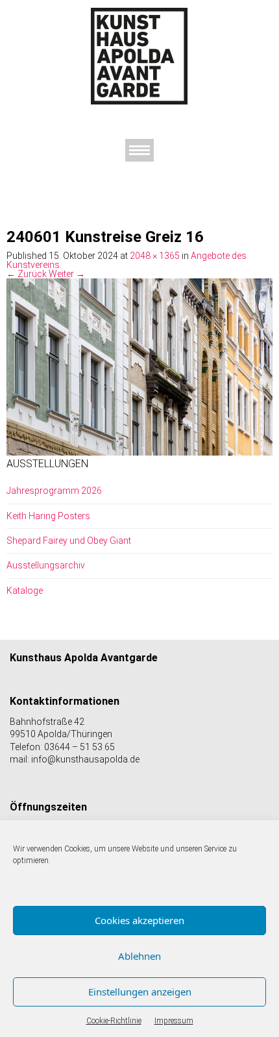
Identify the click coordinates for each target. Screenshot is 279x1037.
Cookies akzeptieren (139, 920)
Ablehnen (139, 955)
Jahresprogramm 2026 (54, 490)
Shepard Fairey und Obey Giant (68, 540)
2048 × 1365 (155, 255)
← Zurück (26, 274)
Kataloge (24, 590)
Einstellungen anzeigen (139, 991)
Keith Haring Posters (48, 516)
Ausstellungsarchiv (45, 565)
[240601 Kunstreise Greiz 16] (139, 366)
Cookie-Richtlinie (113, 1020)
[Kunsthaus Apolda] (139, 56)
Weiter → (67, 274)
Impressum (173, 1020)
